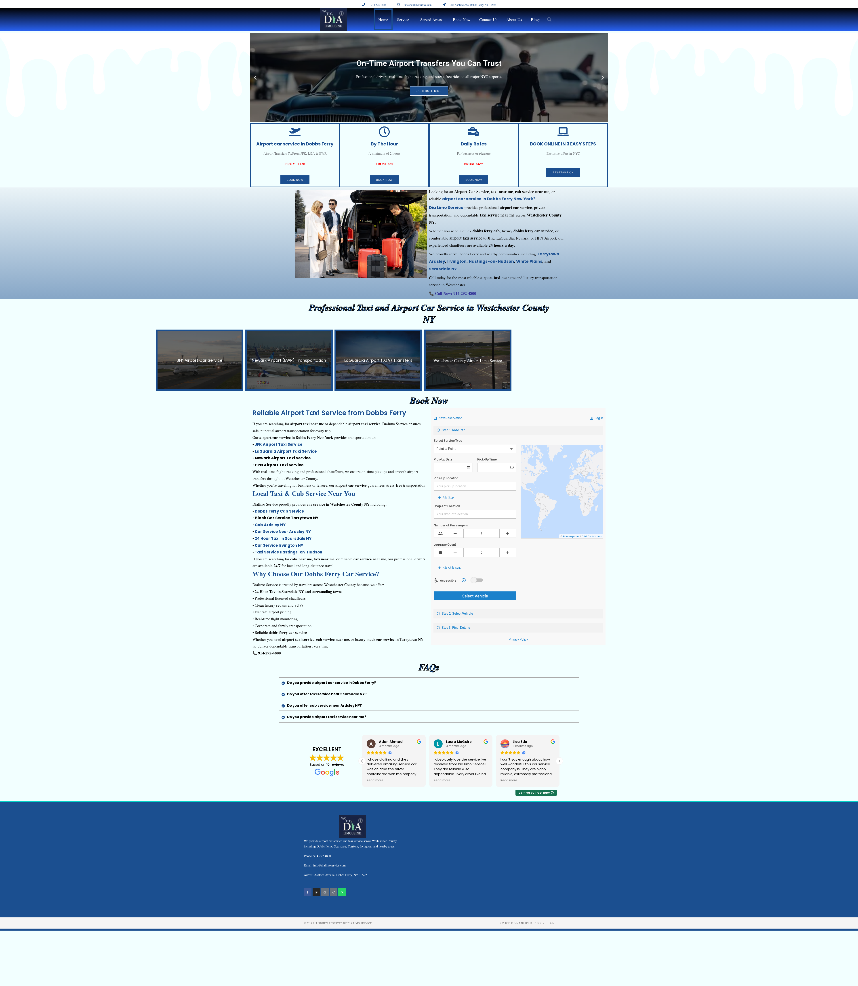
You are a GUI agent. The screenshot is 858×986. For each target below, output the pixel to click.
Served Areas (431, 19)
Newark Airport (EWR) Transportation (289, 360)
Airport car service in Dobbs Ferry (295, 144)
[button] (549, 19)
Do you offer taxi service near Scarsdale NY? (327, 694)
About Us (514, 19)
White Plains (529, 261)
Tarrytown (548, 254)
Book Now (461, 19)
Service (403, 19)
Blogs (535, 19)
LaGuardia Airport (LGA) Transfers (378, 360)
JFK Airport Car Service (199, 360)
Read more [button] (375, 780)
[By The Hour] (384, 131)
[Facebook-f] (307, 892)
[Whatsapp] (342, 892)
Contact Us (488, 19)
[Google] (325, 892)
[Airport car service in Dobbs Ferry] (295, 131)
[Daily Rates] (473, 131)
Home (383, 19)
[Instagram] (316, 892)
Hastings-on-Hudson (491, 261)
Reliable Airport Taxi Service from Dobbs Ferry (329, 413)
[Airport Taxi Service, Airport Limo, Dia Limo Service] (333, 892)
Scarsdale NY (443, 269)
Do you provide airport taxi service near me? (326, 717)
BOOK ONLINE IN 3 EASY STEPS (563, 144)
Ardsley (437, 261)
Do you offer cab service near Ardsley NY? (324, 705)
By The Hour (384, 144)
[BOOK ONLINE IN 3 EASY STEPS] (563, 131)
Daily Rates (474, 144)
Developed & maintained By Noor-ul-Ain (526, 923)
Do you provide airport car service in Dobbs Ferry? (331, 682)
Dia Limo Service (446, 207)
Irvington (457, 261)
